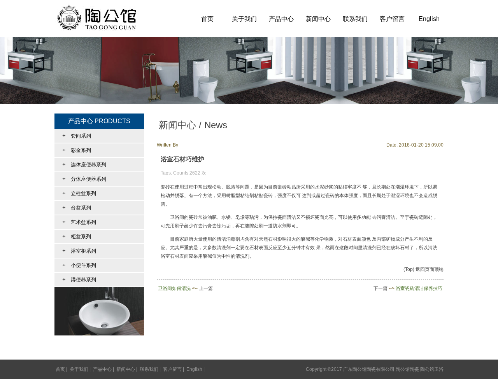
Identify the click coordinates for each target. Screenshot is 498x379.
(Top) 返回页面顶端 (423, 269)
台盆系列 (76, 207)
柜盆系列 (76, 236)
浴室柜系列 (79, 251)
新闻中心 (318, 19)
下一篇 (381, 288)
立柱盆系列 (79, 193)
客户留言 (392, 19)
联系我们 (355, 19)
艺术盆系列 (79, 222)
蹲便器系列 (79, 279)
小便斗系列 (79, 265)
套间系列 (76, 136)
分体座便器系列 (84, 179)
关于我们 (244, 19)
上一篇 (206, 288)
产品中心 (281, 19)
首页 (207, 19)
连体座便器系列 (84, 164)
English (429, 19)
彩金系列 (76, 150)
